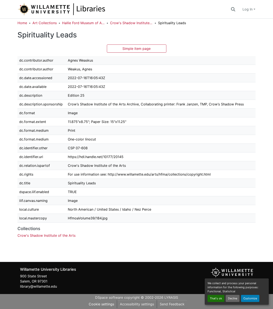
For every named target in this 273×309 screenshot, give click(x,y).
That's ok (216, 298)
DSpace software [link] (109, 297)
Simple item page (136, 48)
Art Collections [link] (44, 23)
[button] (75, 9)
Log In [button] (248, 9)
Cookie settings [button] (101, 304)
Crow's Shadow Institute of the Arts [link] (131, 23)
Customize (250, 298)
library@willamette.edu (38, 286)
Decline (232, 298)
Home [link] (22, 23)
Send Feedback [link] (172, 304)
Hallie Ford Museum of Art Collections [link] (83, 23)
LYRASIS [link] (171, 297)
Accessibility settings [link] (137, 304)
